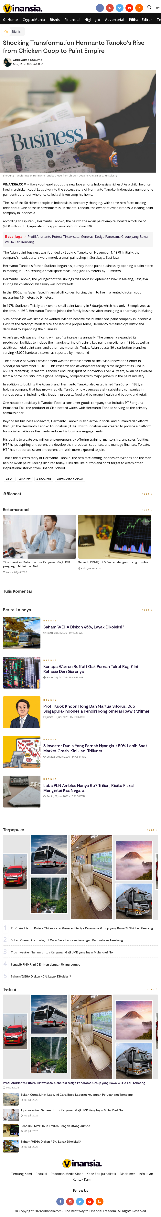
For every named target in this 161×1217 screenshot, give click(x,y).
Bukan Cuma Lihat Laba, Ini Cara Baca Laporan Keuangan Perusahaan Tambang (67, 940)
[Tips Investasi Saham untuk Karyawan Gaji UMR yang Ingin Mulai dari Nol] (11, 1115)
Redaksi (41, 1174)
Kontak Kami (82, 1179)
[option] (40, 546)
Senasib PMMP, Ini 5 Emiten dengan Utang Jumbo (113, 562)
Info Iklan (146, 1174)
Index (145, 493)
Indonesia (45, 479)
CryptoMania (34, 19)
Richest (26, 479)
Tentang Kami (21, 1174)
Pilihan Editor (140, 19)
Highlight (92, 19)
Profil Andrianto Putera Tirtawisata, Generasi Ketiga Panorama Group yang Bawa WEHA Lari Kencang (82, 928)
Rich (10, 479)
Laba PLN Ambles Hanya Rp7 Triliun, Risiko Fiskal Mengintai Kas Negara (88, 788)
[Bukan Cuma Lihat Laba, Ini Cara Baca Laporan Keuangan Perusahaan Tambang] (11, 1099)
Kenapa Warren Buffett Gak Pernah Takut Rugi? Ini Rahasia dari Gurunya (90, 669)
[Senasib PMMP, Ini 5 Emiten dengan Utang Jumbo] (11, 1130)
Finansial (72, 19)
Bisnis (55, 19)
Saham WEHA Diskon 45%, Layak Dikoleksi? (83, 627)
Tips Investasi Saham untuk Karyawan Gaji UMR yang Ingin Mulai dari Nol (36, 564)
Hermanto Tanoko (71, 479)
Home (12, 19)
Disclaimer (127, 1174)
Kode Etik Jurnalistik (101, 1174)
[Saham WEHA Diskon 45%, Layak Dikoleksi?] (11, 1146)
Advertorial (114, 19)
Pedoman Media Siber (67, 1174)
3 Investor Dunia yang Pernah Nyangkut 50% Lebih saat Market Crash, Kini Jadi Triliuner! (95, 748)
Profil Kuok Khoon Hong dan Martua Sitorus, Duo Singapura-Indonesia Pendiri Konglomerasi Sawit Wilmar (96, 709)
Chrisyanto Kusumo (27, 60)
